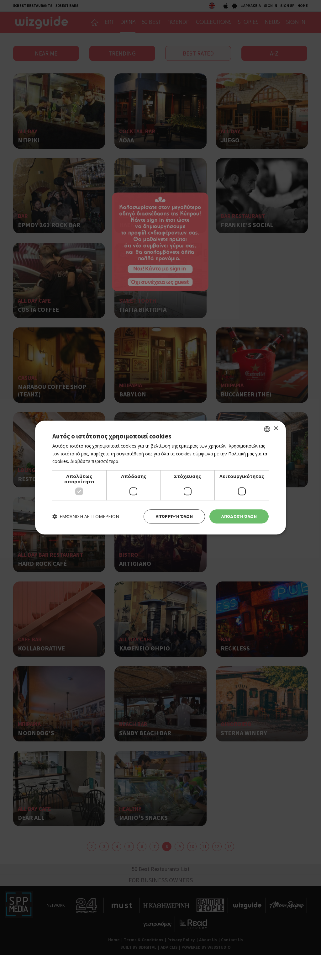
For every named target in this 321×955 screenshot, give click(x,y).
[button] (85, 516)
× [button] (275, 428)
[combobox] (267, 429)
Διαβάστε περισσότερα (94, 461)
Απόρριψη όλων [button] (174, 516)
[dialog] (160, 477)
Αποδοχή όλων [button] (239, 516)
